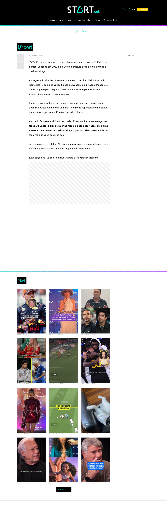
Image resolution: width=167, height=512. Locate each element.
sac (120, 9)
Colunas (98, 20)
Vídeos (89, 20)
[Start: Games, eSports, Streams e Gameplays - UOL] (80, 9)
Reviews (53, 20)
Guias (70, 20)
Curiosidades (80, 20)
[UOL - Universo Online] (97, 11)
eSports (62, 20)
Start (83, 31)
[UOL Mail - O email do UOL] (125, 9)
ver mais (62, 489)
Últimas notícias (110, 20)
